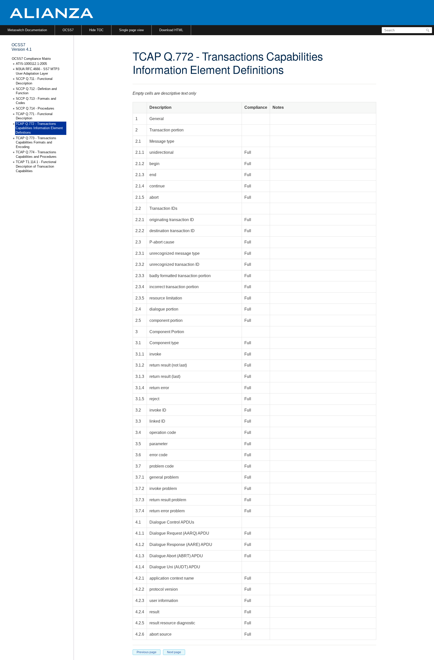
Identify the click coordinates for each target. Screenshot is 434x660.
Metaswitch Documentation (27, 30)
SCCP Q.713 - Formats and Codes (36, 101)
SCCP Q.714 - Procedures (35, 108)
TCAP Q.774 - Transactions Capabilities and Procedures (36, 154)
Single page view (131, 30)
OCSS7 (68, 30)
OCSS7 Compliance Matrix (31, 59)
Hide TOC (96, 30)
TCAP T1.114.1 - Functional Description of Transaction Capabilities (36, 166)
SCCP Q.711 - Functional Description (34, 81)
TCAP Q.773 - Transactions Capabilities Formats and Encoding (36, 142)
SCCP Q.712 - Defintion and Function (36, 91)
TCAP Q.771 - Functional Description (34, 116)
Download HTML (171, 30)
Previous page (146, 652)
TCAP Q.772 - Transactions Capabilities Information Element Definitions (39, 128)
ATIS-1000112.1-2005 (31, 64)
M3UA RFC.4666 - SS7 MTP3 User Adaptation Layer (37, 71)
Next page (174, 652)
